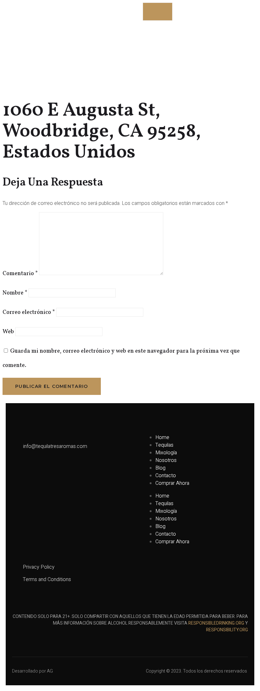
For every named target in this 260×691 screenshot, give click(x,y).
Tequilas (164, 445)
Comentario (20, 274)
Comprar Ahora (172, 483)
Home (162, 437)
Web (8, 332)
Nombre (15, 293)
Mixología (166, 453)
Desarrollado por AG (32, 671)
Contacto (165, 475)
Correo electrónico (29, 312)
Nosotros (166, 460)
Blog (160, 468)
